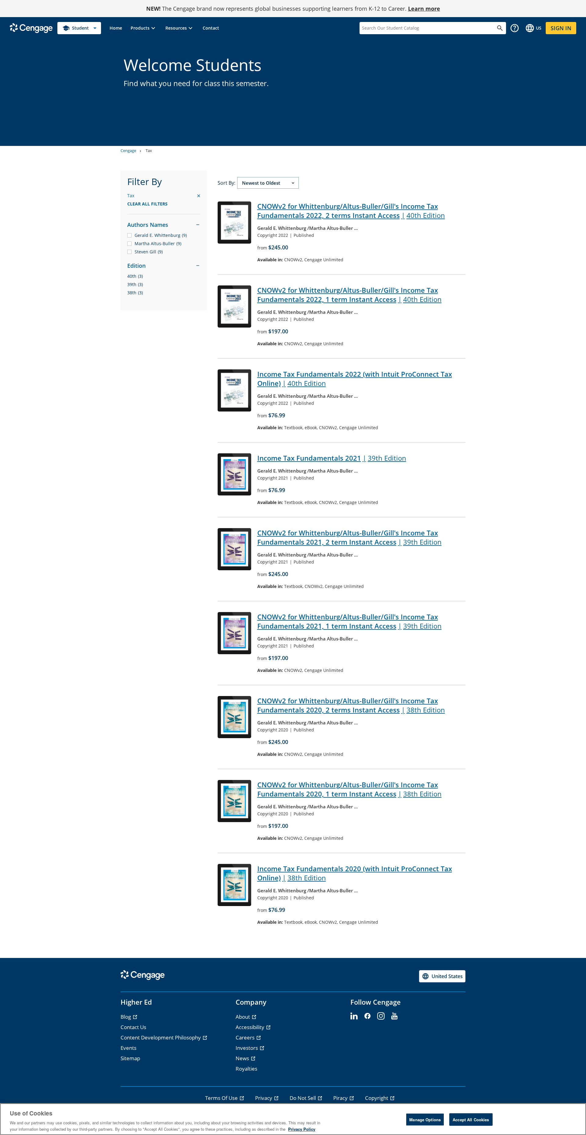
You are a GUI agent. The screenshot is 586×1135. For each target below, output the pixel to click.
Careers (246, 1037)
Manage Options (425, 1119)
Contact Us (133, 1027)
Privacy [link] (264, 1097)
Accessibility (251, 1027)
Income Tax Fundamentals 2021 (331, 457)
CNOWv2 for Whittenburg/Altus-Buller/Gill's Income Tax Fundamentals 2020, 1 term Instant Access (349, 789)
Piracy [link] (341, 1097)
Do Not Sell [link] (303, 1097)
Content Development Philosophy (161, 1037)
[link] (116, 28)
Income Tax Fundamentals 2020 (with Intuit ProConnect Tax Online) (354, 873)
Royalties (246, 1068)
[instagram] (381, 1016)
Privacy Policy (301, 1129)
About (243, 1016)
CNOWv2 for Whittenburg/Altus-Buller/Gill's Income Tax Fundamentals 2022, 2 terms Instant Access (351, 210)
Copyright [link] (377, 1097)
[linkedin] (354, 1016)
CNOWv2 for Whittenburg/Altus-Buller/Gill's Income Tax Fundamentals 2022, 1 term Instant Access (349, 294)
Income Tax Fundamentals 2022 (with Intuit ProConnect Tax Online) (354, 378)
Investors (247, 1047)
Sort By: (226, 182)
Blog (126, 1016)
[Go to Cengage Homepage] (31, 28)
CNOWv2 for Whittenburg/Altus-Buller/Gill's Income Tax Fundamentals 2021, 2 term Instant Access (349, 537)
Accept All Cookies (471, 1119)
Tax (149, 150)
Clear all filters (147, 204)
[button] (144, 28)
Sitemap (130, 1058)
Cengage (128, 150)
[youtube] (394, 1016)
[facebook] (367, 1016)
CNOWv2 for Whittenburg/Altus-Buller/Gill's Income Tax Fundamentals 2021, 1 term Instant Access (349, 621)
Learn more (424, 8)
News (243, 1058)
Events (128, 1047)
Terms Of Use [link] (222, 1097)
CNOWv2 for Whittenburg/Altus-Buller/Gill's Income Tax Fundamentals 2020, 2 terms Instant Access (351, 705)
